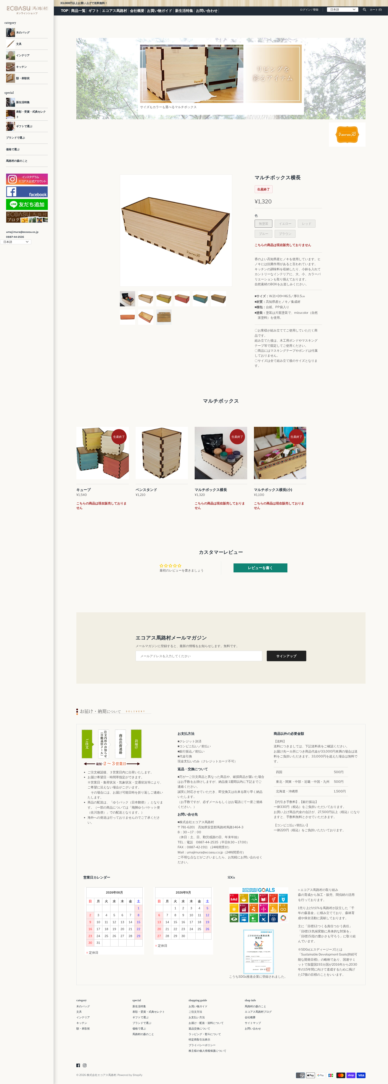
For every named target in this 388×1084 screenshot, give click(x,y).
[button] (129, 231)
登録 (315, 9)
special (136, 1000)
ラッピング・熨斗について (205, 1034)
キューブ (83, 490)
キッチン (81, 1023)
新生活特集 (184, 11)
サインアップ (286, 656)
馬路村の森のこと (17, 160)
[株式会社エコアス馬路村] (27, 10)
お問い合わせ (207, 11)
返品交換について (199, 1028)
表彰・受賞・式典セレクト (148, 1011)
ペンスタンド (146, 490)
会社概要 (137, 11)
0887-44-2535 (15, 236)
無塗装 (263, 223)
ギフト (93, 11)
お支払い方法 (197, 1017)
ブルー (263, 234)
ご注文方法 (195, 1011)
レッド (306, 223)
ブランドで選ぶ (15, 137)
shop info (250, 1000)
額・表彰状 (83, 1028)
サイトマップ (253, 1023)
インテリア (83, 1017)
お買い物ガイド (159, 11)
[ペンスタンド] (162, 453)
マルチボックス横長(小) (273, 490)
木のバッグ (83, 1006)
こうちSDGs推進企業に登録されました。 (258, 976)
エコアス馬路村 (114, 11)
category (81, 1000)
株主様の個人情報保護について (207, 1050)
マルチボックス (221, 401)
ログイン (305, 9)
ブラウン (285, 234)
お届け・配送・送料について (206, 1023)
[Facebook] (78, 1066)
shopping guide (198, 1000)
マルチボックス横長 (211, 490)
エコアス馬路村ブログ (258, 1011)
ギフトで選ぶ (140, 1017)
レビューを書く (260, 568)
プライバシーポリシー (202, 1045)
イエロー (285, 223)
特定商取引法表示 (199, 1039)
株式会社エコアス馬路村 (101, 1075)
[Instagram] (84, 1066)
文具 (79, 1011)
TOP (64, 11)
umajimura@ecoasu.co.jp (22, 231)
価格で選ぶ (13, 149)
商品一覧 (78, 11)
